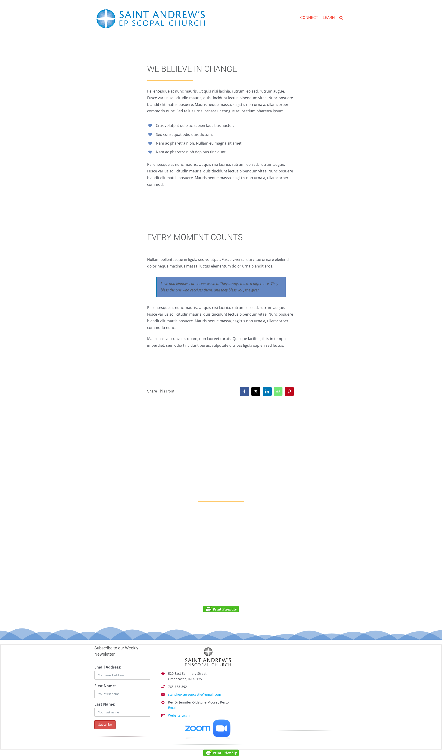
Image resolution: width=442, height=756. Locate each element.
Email (172, 707)
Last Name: (104, 704)
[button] (341, 16)
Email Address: (107, 667)
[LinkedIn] (267, 391)
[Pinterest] (289, 391)
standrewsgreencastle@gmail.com (194, 694)
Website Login (179, 715)
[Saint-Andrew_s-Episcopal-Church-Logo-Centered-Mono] (208, 646)
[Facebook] (244, 391)
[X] (256, 391)
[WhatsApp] (278, 391)
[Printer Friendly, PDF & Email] (221, 609)
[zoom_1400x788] (208, 721)
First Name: (105, 685)
